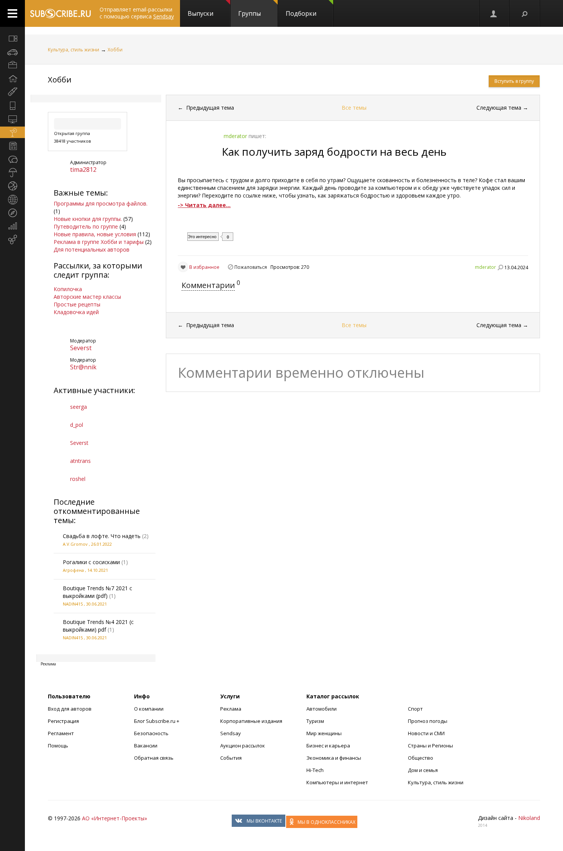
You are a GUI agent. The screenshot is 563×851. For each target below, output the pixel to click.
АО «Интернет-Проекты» (114, 818)
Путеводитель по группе (86, 226)
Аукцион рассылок (242, 745)
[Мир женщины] (12, 92)
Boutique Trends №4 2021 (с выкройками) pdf (98, 625)
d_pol (76, 424)
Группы (249, 13)
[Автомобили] (12, 52)
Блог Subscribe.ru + (157, 721)
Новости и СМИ (426, 733)
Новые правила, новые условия (95, 234)
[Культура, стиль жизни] (12, 132)
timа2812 (83, 169)
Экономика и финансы (333, 757)
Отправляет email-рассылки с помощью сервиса (137, 13)
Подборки (301, 13)
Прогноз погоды (427, 721)
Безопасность (151, 733)
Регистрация (63, 721)
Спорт (415, 708)
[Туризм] (12, 213)
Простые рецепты (77, 304)
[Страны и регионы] (12, 199)
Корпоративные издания (251, 721)
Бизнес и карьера (328, 745)
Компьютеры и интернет (337, 782)
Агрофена (73, 570)
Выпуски (200, 13)
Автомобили (321, 708)
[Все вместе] (12, 38)
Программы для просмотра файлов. (100, 203)
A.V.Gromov (75, 544)
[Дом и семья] (12, 78)
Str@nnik (83, 367)
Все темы (354, 107)
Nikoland (529, 817)
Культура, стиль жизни (73, 49)
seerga (78, 406)
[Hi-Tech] (12, 105)
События (231, 757)
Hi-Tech (315, 770)
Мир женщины (324, 733)
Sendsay (230, 733)
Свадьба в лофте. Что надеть (102, 536)
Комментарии (208, 285)
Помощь (58, 745)
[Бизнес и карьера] (12, 65)
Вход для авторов (70, 708)
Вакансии (145, 745)
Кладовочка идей (76, 312)
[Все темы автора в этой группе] (500, 267)
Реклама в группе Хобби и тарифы (99, 241)
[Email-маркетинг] (12, 239)
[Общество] (12, 159)
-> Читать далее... (204, 205)
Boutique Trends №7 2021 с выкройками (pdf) (97, 591)
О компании (149, 708)
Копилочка (68, 289)
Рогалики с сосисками (91, 562)
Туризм (315, 721)
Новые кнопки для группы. (88, 218)
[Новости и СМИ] (12, 145)
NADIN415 (73, 604)
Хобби (115, 49)
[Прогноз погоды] (12, 172)
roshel (77, 478)
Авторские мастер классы (87, 296)
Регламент (61, 733)
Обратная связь (153, 757)
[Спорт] (12, 186)
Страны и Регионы (430, 745)
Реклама (230, 708)
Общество (420, 757)
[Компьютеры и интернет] (12, 119)
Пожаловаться (250, 267)
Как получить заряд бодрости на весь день (334, 151)
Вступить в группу (514, 81)
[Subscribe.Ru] (60, 13)
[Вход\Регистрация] (494, 13)
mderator (485, 267)
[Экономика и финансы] (12, 226)
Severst (81, 348)
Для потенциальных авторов (91, 249)
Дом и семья (423, 770)
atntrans (80, 460)
